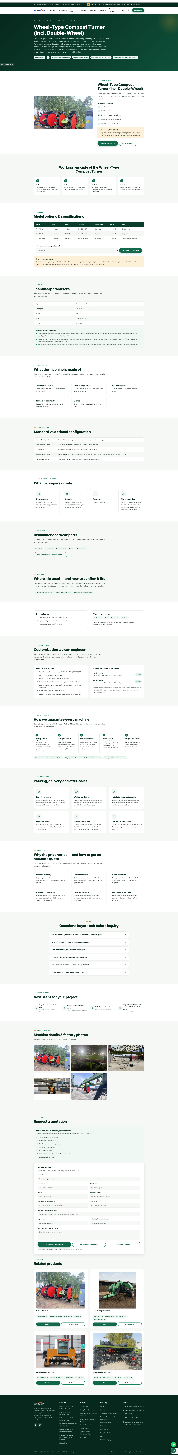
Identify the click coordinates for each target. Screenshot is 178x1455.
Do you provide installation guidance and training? (69, 957)
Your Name (41, 1184)
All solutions (63, 1443)
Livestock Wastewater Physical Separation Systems (66, 1437)
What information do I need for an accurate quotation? (71, 942)
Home (35, 21)
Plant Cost (71, 10)
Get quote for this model (130, 250)
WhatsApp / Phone (95, 1192)
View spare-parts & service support (49, 554)
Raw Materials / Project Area (47, 1201)
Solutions (52, 10)
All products (83, 1437)
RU (96, 4)
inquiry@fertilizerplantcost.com (114, 4)
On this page (6, 64)
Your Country (94, 1184)
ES (92, 4)
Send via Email (125, 1244)
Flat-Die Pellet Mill (85, 1425)
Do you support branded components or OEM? (68, 972)
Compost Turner (42, 1311)
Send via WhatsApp (90, 1244)
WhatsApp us (129, 143)
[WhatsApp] (40, 1425)
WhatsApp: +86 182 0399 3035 (135, 4)
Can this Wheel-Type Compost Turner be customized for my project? (76, 935)
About (102, 10)
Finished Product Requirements (47, 1210)
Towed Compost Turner (101, 1311)
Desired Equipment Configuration (100, 1219)
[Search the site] (129, 10)
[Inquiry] (173, 1450)
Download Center (105, 1422)
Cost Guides (104, 1429)
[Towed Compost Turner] (117, 1291)
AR (99, 4)
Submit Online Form (55, 1244)
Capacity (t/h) (94, 1201)
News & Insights (111, 10)
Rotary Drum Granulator (87, 1410)
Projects (83, 10)
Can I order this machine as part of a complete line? (70, 965)
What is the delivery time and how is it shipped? (68, 950)
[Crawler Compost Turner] (60, 1352)
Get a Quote (138, 10)
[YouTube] (35, 1425)
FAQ (122, 10)
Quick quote (74, 1324)
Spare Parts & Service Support (109, 1413)
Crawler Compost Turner (45, 1372)
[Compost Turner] (60, 1291)
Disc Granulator (84, 1406)
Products (62, 10)
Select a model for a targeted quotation (48, 246)
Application (41, 1219)
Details (47, 1324)
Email (40, 1192)
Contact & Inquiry (105, 1440)
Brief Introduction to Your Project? (48, 1228)
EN (88, 4)
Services (93, 10)
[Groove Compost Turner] (117, 1352)
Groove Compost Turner (101, 1372)
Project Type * (42, 1175)
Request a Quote (106, 143)
